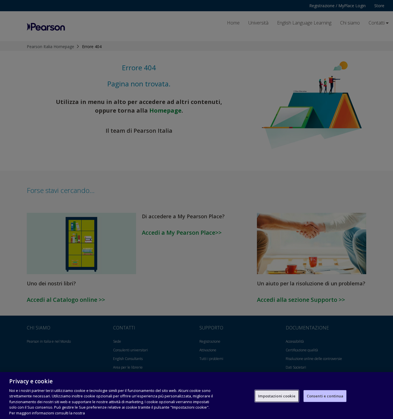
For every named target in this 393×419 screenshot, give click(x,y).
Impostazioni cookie (276, 395)
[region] (196, 395)
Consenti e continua (325, 395)
